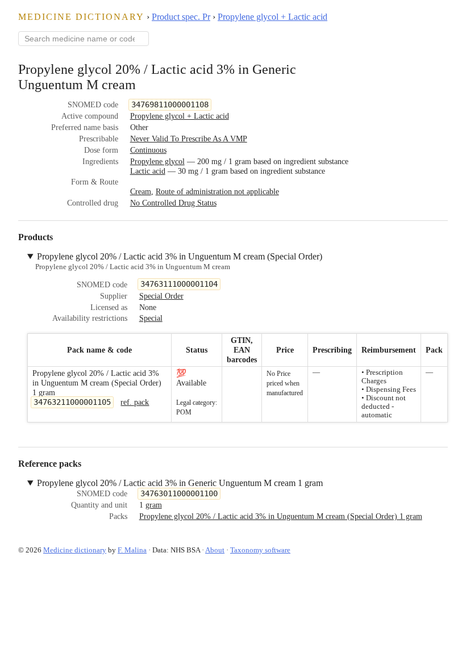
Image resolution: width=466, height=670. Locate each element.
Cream (140, 191)
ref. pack (134, 402)
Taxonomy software (260, 550)
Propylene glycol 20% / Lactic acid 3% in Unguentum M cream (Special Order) (179, 256)
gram (153, 504)
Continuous (148, 149)
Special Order (161, 295)
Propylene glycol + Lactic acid (272, 17)
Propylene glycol (157, 161)
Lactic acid (147, 170)
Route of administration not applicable (217, 191)
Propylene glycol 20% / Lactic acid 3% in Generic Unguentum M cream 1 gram (180, 483)
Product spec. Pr (181, 17)
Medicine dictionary (81, 17)
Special (151, 318)
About (214, 550)
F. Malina (132, 550)
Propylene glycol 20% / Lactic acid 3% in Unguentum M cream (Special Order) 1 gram (280, 516)
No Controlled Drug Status (173, 202)
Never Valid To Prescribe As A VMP (188, 138)
